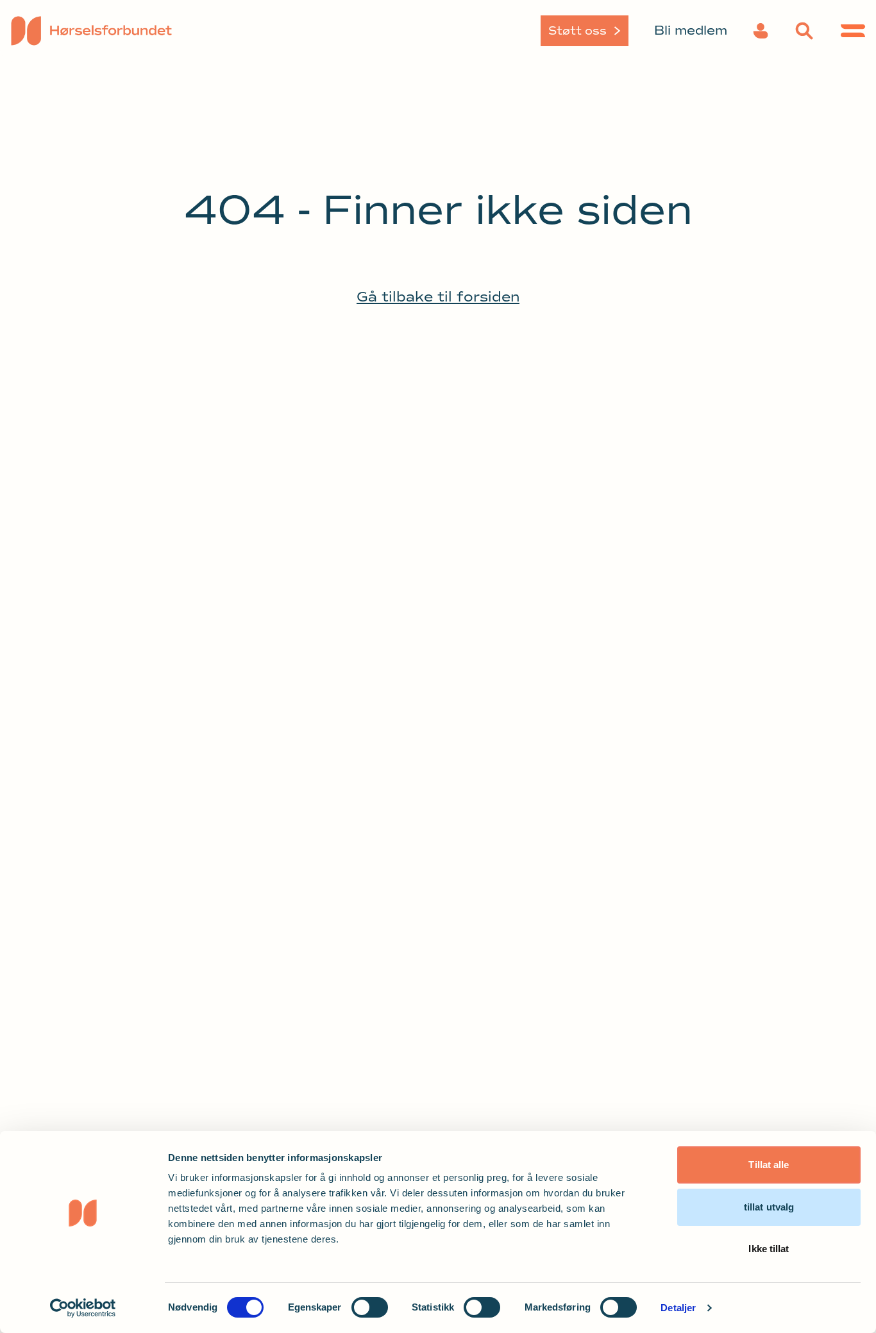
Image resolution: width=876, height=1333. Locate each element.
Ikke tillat (768, 1248)
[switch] (369, 1307)
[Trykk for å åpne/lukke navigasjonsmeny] (853, 31)
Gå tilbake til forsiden (438, 297)
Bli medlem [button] (690, 30)
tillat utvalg (769, 1206)
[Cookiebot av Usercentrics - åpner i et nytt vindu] (83, 1308)
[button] (760, 30)
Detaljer (678, 1307)
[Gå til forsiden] (111, 30)
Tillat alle (768, 1164)
